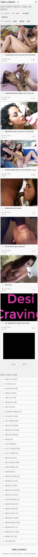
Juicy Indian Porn (11, 421)
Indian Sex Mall (11, 393)
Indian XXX (9, 439)
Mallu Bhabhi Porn (12, 462)
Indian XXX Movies (12, 435)
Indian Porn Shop (11, 504)
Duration (4, 17)
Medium (22, 21)
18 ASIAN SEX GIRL (11, 416)
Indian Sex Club (11, 536)
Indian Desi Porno (12, 518)
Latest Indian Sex (12, 453)
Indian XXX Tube (11, 402)
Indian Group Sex (11, 513)
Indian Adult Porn (12, 532)
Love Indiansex (10, 444)
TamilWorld (7, 2)
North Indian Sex (11, 467)
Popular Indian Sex (12, 499)
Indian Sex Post (11, 458)
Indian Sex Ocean (11, 495)
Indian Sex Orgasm (12, 490)
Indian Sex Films (11, 485)
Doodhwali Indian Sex (13, 412)
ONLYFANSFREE (10, 472)
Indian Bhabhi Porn (12, 522)
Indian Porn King (11, 509)
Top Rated (25, 13)
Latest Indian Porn (12, 449)
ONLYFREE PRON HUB (12, 476)
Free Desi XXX (10, 407)
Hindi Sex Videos (11, 379)
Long (28, 21)
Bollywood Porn (11, 388)
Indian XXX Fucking (12, 430)
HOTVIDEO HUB (10, 541)
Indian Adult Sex (11, 527)
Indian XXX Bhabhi (11, 425)
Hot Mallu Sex (10, 384)
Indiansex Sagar (11, 481)
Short (15, 21)
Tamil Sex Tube (10, 398)
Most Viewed (16, 13)
